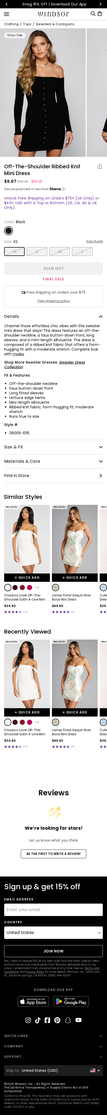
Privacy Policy (35, 972)
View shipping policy (53, 301)
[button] (7, 587)
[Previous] (6, 4)
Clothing (11, 24)
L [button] (82, 251)
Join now (54, 951)
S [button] (37, 251)
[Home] (53, 14)
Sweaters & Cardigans (55, 24)
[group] (43, 92)
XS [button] (14, 251)
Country (13, 922)
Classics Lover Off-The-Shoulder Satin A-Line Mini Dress (24, 597)
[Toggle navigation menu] (6, 13)
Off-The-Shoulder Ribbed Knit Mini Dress (42, 170)
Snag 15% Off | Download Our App (54, 4)
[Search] (93, 13)
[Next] (100, 4)
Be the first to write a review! (53, 854)
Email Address (19, 899)
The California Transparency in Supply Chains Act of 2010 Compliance (46, 1089)
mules (18, 354)
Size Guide (94, 241)
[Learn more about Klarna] (63, 189)
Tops (27, 24)
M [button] (59, 251)
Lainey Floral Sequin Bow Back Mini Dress (71, 597)
